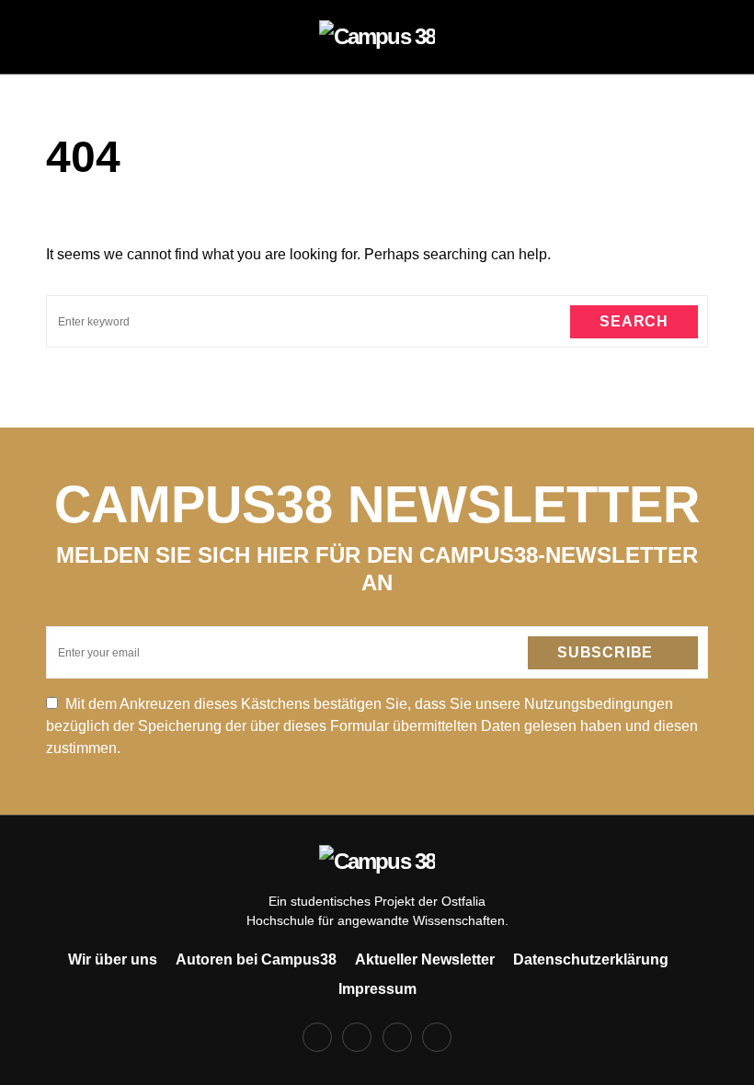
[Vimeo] (436, 1037)
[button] (51, 37)
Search (634, 321)
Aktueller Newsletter (425, 959)
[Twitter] (397, 1037)
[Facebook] (317, 1037)
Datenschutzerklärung (590, 959)
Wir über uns (112, 959)
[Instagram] (356, 1037)
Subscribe (605, 652)
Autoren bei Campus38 (256, 959)
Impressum (377, 989)
